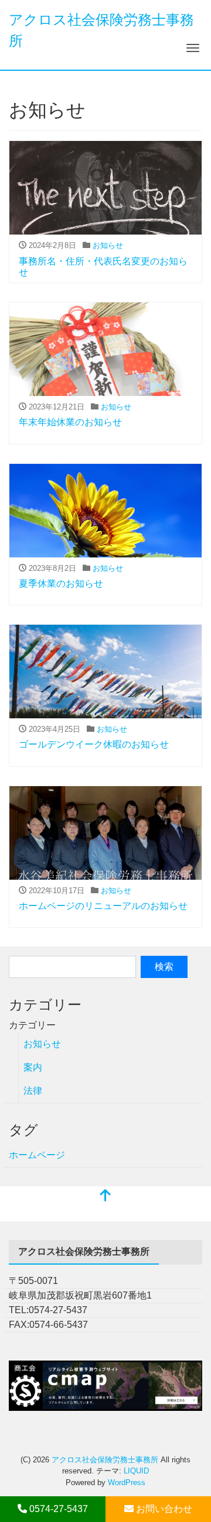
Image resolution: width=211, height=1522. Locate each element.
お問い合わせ (163, 1509)
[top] (105, 1196)
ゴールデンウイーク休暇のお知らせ (94, 744)
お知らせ (108, 245)
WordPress (126, 1482)
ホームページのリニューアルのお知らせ (103, 906)
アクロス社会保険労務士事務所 (105, 1459)
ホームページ (37, 1155)
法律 (32, 1091)
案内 (32, 1067)
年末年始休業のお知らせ (70, 422)
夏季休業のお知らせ (61, 583)
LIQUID (136, 1470)
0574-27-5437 (57, 1509)
